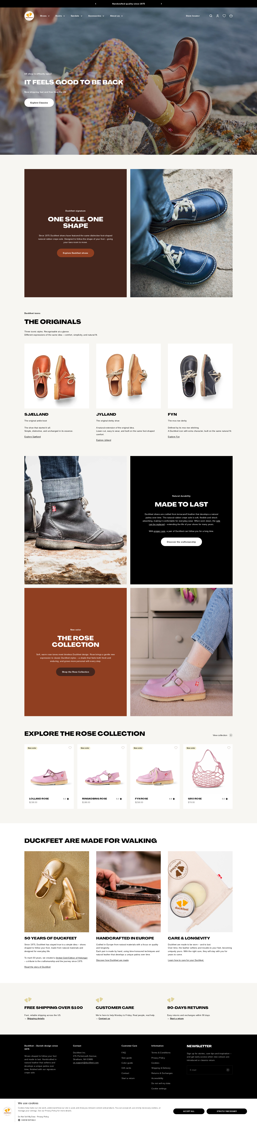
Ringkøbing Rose (94, 798)
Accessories (94, 16)
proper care (159, 531)
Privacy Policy (158, 1058)
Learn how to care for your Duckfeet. (186, 960)
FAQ (124, 1052)
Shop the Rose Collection (75, 672)
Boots (58, 16)
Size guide (127, 1058)
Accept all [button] (188, 1111)
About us (115, 16)
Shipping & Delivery (160, 1068)
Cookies (155, 1063)
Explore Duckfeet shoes (75, 253)
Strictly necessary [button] (227, 1111)
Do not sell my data (160, 1083)
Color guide (127, 1063)
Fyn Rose (141, 798)
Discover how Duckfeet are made (112, 960)
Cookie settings (158, 1088)
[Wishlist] (224, 15)
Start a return (128, 1078)
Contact (125, 1073)
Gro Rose (195, 798)
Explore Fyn (174, 436)
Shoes (43, 16)
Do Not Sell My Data (27, 1116)
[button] (93, 1120)
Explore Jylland (103, 440)
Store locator (193, 16)
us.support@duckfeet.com (86, 1062)
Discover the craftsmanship (181, 542)
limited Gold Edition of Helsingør (72, 958)
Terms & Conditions (160, 1052)
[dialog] (128, 1111)
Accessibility (157, 1078)
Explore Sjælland (32, 436)
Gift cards (126, 1068)
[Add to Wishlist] (70, 747)
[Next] (161, 3)
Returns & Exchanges (162, 1073)
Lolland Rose (39, 798)
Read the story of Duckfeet (37, 967)
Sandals (75, 16)
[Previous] (95, 3)
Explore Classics (39, 103)
